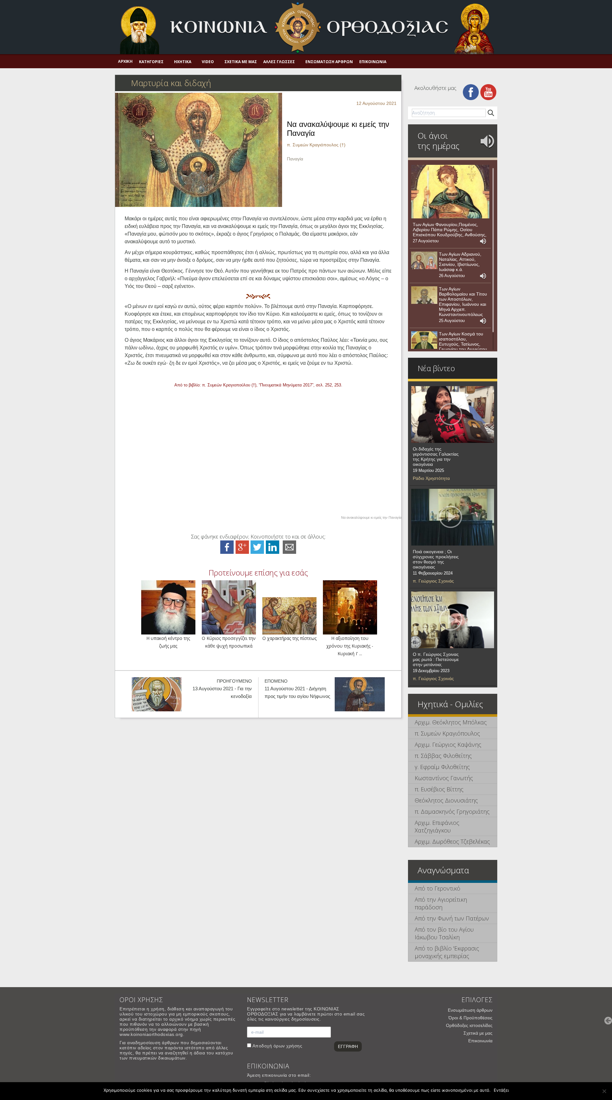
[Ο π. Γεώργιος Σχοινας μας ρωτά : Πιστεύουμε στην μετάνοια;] (452, 619)
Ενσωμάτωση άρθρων (329, 61)
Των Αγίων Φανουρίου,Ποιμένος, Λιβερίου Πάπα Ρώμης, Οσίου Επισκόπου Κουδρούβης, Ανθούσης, (449, 229)
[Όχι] (604, 1091)
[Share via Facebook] (227, 547)
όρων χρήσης (287, 1045)
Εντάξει (501, 1090)
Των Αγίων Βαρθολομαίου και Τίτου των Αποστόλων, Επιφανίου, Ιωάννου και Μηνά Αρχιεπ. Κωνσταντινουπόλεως (463, 301)
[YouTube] (488, 92)
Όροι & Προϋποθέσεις (470, 1017)
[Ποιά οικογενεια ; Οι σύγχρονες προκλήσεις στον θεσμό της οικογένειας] (452, 517)
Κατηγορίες (151, 61)
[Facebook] (471, 92)
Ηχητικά (182, 61)
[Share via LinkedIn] (272, 547)
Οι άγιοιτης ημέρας (438, 140)
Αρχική (125, 61)
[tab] (452, 722)
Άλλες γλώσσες (279, 61)
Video (208, 61)
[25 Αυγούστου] (424, 295)
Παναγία (295, 158)
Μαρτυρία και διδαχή (171, 83)
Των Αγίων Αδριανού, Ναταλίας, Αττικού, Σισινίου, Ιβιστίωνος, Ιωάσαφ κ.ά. (460, 262)
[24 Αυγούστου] (424, 340)
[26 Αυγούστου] (424, 260)
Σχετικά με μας (240, 61)
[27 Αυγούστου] (450, 191)
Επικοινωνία (372, 61)
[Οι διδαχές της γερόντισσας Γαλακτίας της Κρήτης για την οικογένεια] (452, 414)
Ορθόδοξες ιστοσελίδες (469, 1025)
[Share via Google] (242, 547)
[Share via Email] (289, 547)
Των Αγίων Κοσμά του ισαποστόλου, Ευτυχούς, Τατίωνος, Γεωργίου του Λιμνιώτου (463, 341)
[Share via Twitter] (257, 547)
